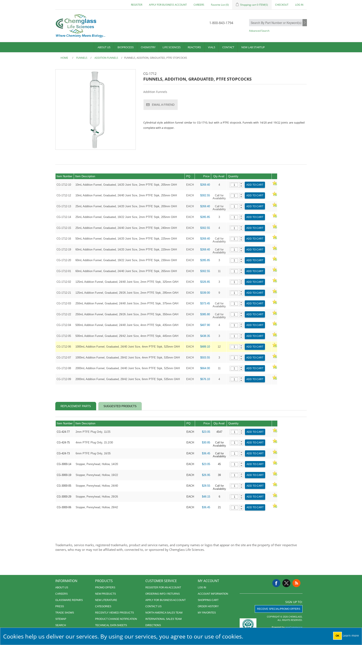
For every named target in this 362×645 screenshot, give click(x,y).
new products (105, 593)
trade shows (64, 612)
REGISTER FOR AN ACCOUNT (163, 587)
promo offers (105, 587)
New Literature (106, 600)
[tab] (75, 406)
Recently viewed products (114, 612)
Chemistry (148, 47)
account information (213, 593)
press (59, 606)
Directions (153, 625)
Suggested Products (120, 406)
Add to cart (254, 184)
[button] (241, 183)
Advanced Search (259, 31)
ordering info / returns (162, 593)
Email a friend (163, 104)
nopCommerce (294, 627)
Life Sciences (172, 47)
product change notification (116, 619)
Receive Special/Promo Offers (278, 608)
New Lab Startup (253, 47)
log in (202, 587)
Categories (103, 606)
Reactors (194, 47)
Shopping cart (208, 600)
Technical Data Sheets (111, 625)
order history (208, 606)
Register (136, 5)
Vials (211, 47)
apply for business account (168, 5)
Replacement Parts (76, 406)
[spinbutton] (234, 185)
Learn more (351, 635)
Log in (299, 5)
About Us (104, 47)
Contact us (153, 606)
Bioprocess (126, 47)
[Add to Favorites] (274, 184)
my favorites (207, 612)
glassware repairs (69, 600)
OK (337, 635)
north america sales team (163, 612)
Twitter (286, 583)
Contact (228, 47)
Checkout (281, 5)
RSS (296, 583)
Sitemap (60, 619)
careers (199, 5)
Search (305, 23)
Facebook (276, 583)
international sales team (163, 619)
